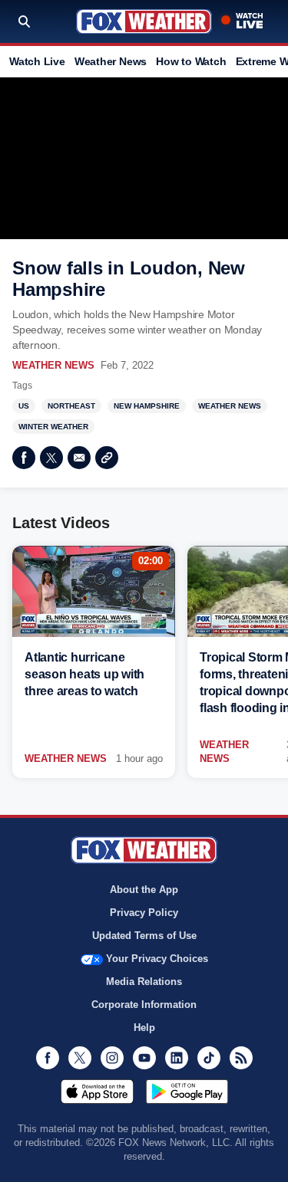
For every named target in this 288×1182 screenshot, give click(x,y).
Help (144, 1027)
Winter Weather (53, 426)
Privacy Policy (144, 912)
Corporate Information (144, 1004)
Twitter (51, 457)
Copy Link (106, 457)
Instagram (112, 1057)
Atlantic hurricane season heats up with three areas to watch (84, 674)
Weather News (110, 61)
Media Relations (144, 981)
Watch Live (37, 61)
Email (79, 457)
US (23, 406)
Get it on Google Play (187, 1091)
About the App (144, 889)
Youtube (144, 1057)
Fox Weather (144, 21)
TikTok (208, 1057)
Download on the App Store (97, 1091)
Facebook (23, 457)
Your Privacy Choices (157, 958)
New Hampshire (147, 406)
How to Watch (191, 61)
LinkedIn (176, 1057)
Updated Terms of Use (144, 935)
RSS (241, 1057)
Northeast (71, 406)
